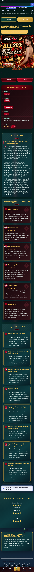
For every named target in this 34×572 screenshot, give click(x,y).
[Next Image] (32, 51)
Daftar (25, 19)
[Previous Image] (1, 51)
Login (9, 19)
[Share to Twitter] (5, 565)
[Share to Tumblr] (29, 565)
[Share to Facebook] (9, 565)
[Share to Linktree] (14, 565)
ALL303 (6, 147)
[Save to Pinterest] (19, 565)
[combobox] (15, 4)
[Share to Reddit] (24, 565)
